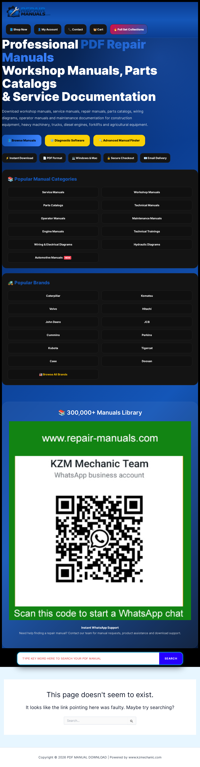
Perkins (147, 335)
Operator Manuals (53, 218)
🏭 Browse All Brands (53, 374)
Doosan (147, 361)
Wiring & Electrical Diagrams (53, 244)
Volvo (53, 308)
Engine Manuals (53, 231)
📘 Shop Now (18, 29)
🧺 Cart (98, 29)
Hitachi (147, 308)
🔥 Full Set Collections (129, 29)
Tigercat (147, 348)
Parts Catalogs (53, 205)
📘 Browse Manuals (21, 140)
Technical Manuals (146, 205)
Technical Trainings (147, 231)
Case (53, 361)
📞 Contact (75, 29)
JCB (147, 322)
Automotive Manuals (52, 257)
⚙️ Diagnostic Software (67, 140)
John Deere (53, 322)
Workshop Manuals (147, 192)
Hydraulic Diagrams (147, 244)
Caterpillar (53, 295)
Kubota (53, 348)
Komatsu (147, 295)
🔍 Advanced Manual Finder (119, 140)
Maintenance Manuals (147, 218)
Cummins (53, 335)
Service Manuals (53, 192)
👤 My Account (48, 29)
